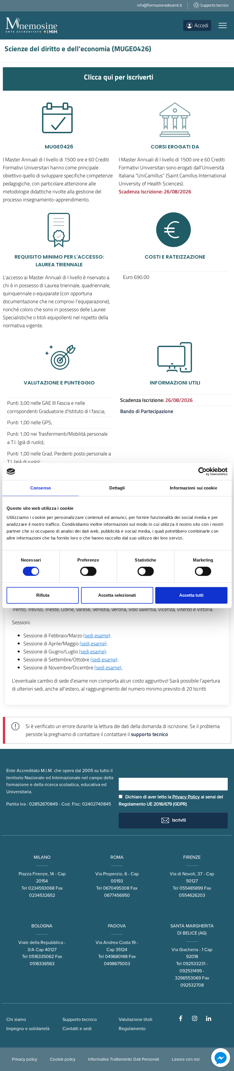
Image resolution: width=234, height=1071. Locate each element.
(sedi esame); (97, 635)
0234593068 (41, 888)
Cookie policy (62, 1059)
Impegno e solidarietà (27, 1029)
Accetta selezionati (117, 595)
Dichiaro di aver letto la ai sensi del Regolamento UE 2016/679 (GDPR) (171, 800)
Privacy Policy (186, 797)
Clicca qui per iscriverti (118, 76)
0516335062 (41, 956)
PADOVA (117, 926)
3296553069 (188, 978)
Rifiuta (42, 595)
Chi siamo (16, 1019)
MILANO (42, 857)
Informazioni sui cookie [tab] (193, 487)
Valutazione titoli (135, 1019)
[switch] (88, 571)
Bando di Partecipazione (146, 411)
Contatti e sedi (77, 1029)
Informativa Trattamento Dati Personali (123, 1059)
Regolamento (132, 1029)
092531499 (190, 971)
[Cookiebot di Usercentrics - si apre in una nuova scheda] (202, 471)
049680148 (116, 956)
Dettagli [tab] (117, 487)
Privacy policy (24, 1059)
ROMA (117, 857)
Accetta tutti (191, 595)
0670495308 (116, 888)
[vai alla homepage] (31, 25)
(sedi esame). (108, 667)
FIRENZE (192, 857)
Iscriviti (178, 820)
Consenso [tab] (40, 487)
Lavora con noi (185, 1059)
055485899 (191, 888)
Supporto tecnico (79, 1019)
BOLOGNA (42, 926)
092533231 (194, 964)
